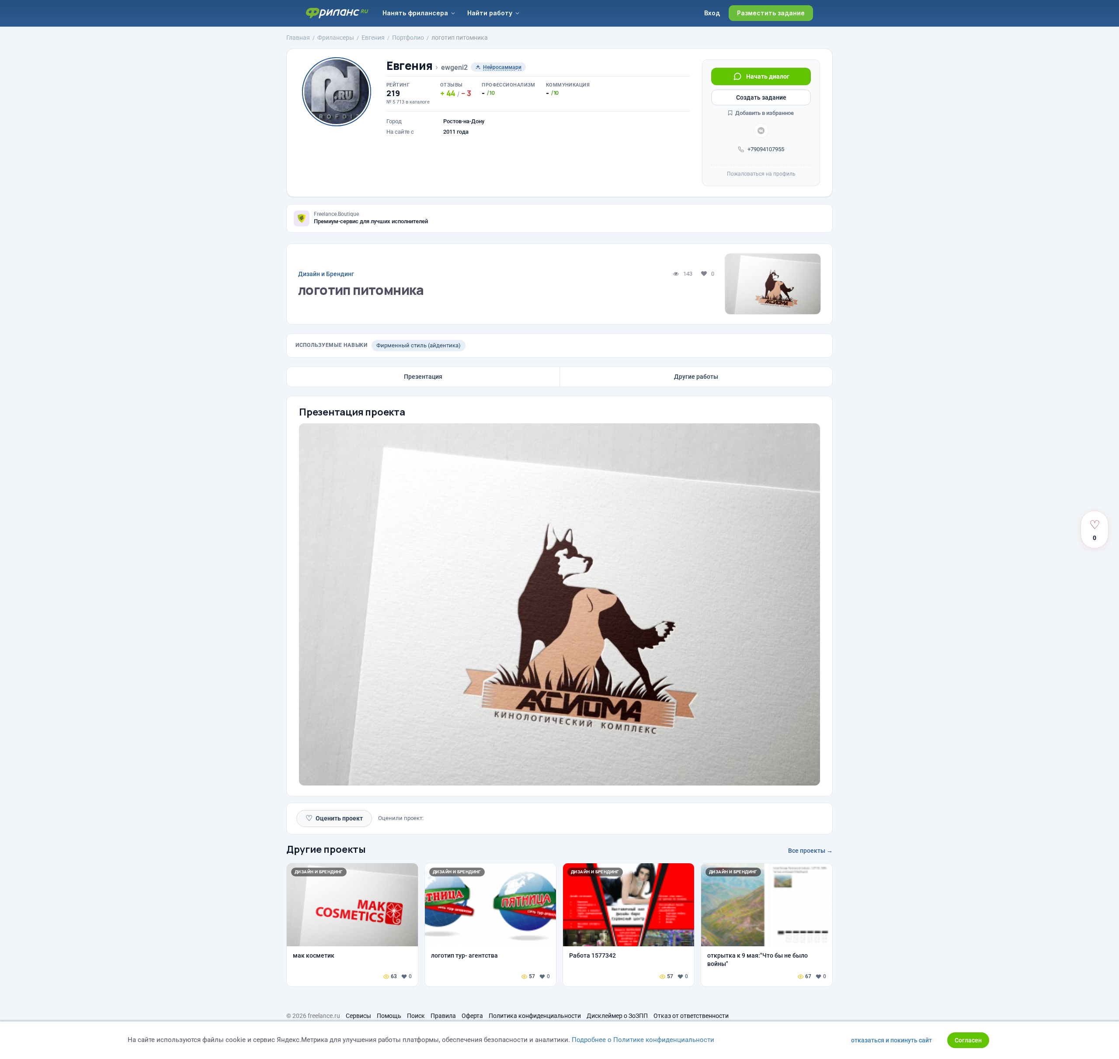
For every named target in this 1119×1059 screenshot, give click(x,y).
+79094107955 (765, 149)
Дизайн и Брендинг (326, 273)
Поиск (416, 1015)
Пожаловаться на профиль (761, 174)
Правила (443, 1015)
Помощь (389, 1015)
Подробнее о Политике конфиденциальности (643, 1040)
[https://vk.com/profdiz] (761, 130)
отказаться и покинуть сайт (891, 1040)
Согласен (968, 1040)
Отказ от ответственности (691, 1015)
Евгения (409, 65)
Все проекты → (810, 850)
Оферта (472, 1015)
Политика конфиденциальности (535, 1015)
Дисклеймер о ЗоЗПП (617, 1015)
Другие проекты (326, 849)
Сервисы (358, 1015)
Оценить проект (334, 818)
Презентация (423, 376)
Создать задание (761, 97)
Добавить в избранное (764, 113)
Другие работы (696, 376)
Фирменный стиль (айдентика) (418, 345)
